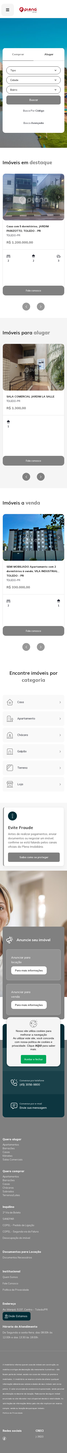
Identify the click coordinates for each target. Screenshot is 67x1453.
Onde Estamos (17, 1316)
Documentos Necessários (17, 1257)
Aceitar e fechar (33, 1059)
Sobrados (8, 1191)
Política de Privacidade (16, 1289)
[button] (33, 70)
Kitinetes (7, 1155)
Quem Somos (10, 1277)
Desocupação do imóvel (16, 1237)
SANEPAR (8, 1218)
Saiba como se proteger (34, 857)
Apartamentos (11, 1144)
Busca (33, 122)
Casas (6, 1152)
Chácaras (8, 1187)
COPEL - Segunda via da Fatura (21, 1231)
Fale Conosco (10, 1283)
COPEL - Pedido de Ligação (18, 1225)
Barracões (9, 1148)
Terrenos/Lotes (11, 1195)
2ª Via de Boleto (12, 1212)
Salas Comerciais (13, 1159)
